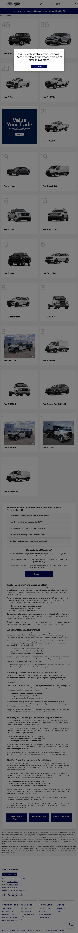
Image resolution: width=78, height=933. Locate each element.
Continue (39, 66)
